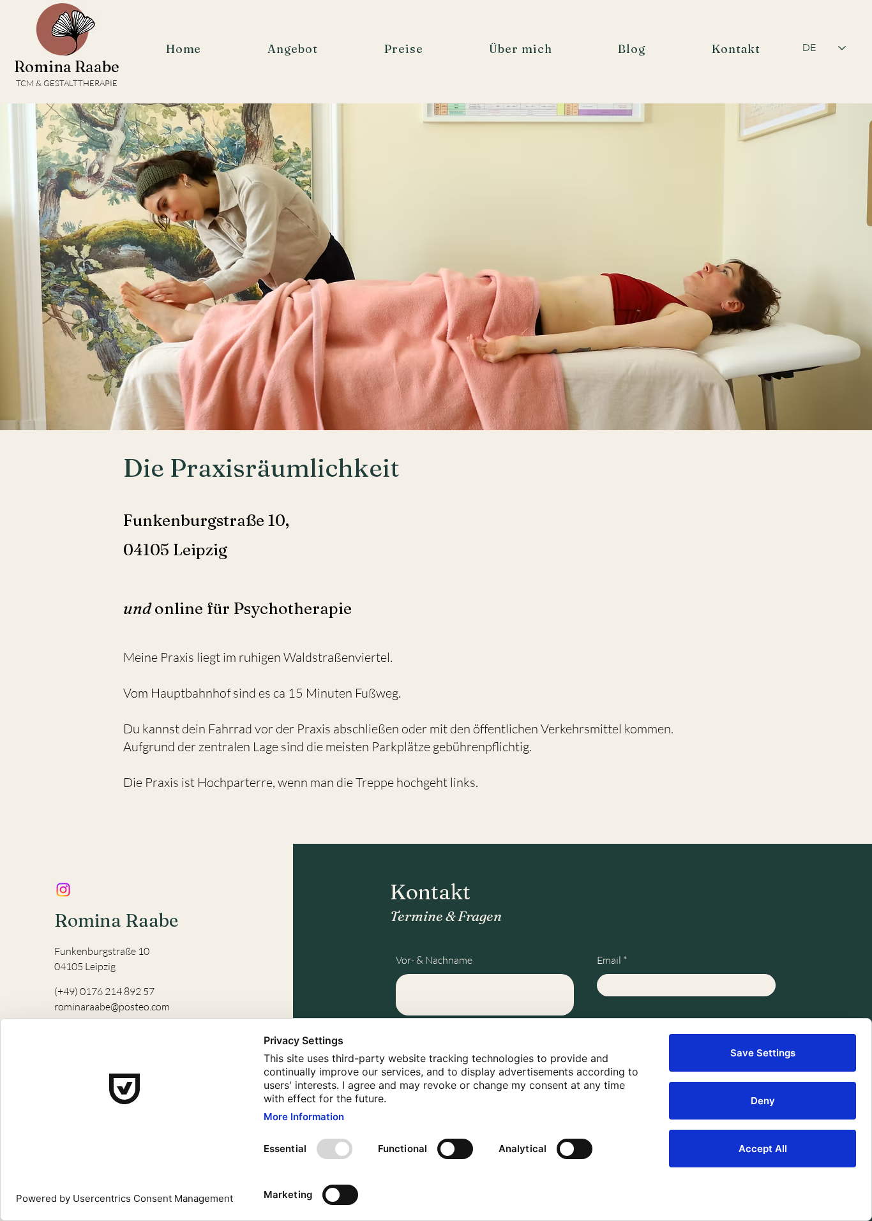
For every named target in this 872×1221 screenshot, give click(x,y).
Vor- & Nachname (434, 960)
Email (609, 960)
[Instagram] (63, 890)
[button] (292, 49)
